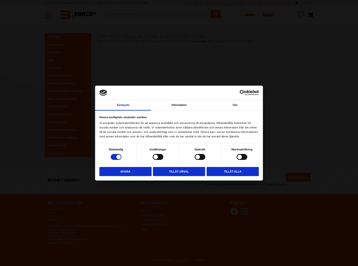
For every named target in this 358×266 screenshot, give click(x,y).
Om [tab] (235, 104)
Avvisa (125, 171)
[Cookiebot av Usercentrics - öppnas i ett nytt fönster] (242, 92)
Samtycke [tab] (123, 104)
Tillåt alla (232, 171)
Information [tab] (179, 104)
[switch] (158, 157)
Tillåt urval (179, 171)
